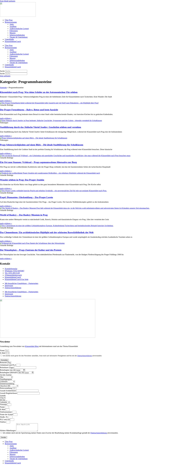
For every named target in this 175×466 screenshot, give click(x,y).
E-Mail (3, 353)
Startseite (3, 88)
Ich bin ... (3, 400)
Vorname (3, 404)
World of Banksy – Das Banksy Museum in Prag (24, 215)
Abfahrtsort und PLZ (8, 365)
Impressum (9, 286)
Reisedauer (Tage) (7, 367)
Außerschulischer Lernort (19, 29)
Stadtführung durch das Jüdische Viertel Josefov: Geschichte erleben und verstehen (40, 127)
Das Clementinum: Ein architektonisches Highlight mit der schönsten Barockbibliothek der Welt (46, 232)
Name (2, 350)
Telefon (3, 422)
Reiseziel (3, 362)
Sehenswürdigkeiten (17, 35)
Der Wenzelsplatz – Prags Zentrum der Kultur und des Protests (30, 250)
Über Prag (8, 20)
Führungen (14, 31)
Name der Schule (6, 414)
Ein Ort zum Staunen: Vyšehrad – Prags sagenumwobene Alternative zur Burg (38, 162)
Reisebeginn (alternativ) (9, 372)
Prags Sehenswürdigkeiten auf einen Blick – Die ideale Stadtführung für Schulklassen (41, 145)
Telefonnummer (6, 412)
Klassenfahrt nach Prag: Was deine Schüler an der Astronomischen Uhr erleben (39, 92)
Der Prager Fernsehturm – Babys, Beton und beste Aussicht (29, 109)
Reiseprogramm (11, 22)
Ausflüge (13, 26)
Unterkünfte (9, 39)
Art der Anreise (6, 375)
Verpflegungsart (6, 379)
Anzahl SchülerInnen (8, 391)
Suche (2, 71)
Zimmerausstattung (7, 384)
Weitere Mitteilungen (8, 430)
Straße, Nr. (4, 417)
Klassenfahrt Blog (32, 346)
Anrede (3, 396)
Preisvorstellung (6, 388)
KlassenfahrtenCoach (13, 41)
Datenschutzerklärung (13, 288)
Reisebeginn (5, 370)
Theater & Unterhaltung (19, 37)
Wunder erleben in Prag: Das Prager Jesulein (22, 180)
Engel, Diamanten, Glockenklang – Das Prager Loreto (26, 197)
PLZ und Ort (5, 419)
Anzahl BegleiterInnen (9, 393)
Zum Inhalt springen (7, 1)
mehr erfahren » (6, 101)
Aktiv (12, 24)
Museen (12, 33)
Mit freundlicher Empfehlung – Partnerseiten (21, 283)
